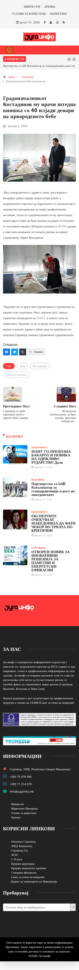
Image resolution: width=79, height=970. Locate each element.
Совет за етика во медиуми (27, 877)
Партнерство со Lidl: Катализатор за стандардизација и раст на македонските (53, 489)
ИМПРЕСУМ (32, 6)
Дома (11, 77)
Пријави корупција (22, 864)
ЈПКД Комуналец (21, 846)
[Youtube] (51, 22)
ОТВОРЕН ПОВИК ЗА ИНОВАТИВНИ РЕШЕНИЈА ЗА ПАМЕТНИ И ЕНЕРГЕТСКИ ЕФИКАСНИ (50, 560)
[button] (69, 59)
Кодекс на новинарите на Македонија (34, 881)
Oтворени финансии (23, 872)
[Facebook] (45, 22)
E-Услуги (16, 859)
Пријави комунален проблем (28, 868)
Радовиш (37, 479)
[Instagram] (57, 22)
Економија (39, 447)
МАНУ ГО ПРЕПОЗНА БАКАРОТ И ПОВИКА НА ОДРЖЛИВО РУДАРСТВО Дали (51, 457)
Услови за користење (23, 813)
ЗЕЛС (14, 855)
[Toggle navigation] (9, 50)
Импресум (17, 804)
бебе (22, 366)
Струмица (27, 77)
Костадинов (40, 366)
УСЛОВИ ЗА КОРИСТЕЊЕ (29, 14)
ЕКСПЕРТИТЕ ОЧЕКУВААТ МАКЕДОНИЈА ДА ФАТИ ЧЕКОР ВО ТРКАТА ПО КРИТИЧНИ (53, 523)
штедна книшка (16, 374)
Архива (15, 817)
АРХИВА (49, 6)
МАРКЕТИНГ (58, 14)
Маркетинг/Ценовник (24, 808)
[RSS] (64, 22)
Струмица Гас (19, 850)
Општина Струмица (23, 841)
